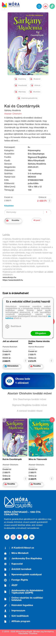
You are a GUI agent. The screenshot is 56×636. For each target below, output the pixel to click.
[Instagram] (13, 537)
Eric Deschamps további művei (29, 399)
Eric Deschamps (36, 154)
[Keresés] (39, 6)
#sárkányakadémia (29, 98)
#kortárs (36, 92)
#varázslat (22, 85)
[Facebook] (7, 537)
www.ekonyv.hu (9, 277)
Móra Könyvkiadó (36, 161)
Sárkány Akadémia (37, 164)
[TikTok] (25, 537)
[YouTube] (19, 537)
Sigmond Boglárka (37, 157)
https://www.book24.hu (13, 280)
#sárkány (22, 79)
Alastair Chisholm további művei (30, 393)
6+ (29, 147)
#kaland (37, 79)
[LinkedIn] (32, 537)
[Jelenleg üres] (45, 6)
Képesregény (34, 151)
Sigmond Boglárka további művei (29, 405)
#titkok (37, 85)
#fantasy (22, 92)
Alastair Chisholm (13, 114)
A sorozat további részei (29, 411)
